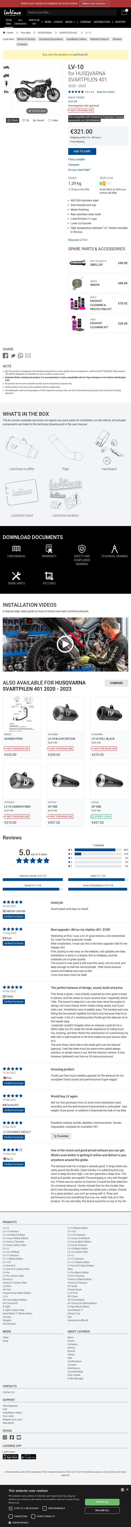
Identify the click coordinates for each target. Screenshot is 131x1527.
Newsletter (8, 1423)
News (71, 1337)
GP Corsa (73, 1296)
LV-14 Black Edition (78, 1228)
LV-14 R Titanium (77, 1234)
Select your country (94, 3)
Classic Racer (75, 1289)
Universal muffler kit (78, 1320)
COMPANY (85, 22)
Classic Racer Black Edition (17, 1293)
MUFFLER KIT (34, 22)
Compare (22, 44)
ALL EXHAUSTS (20, 22)
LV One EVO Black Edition (81, 1265)
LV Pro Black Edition (78, 1272)
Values (71, 1354)
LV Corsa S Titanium (13, 1241)
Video (6, 1337)
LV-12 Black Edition (13, 1258)
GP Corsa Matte (76, 1299)
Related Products (99, 39)
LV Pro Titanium (76, 1275)
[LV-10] (6, 67)
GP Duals (72, 1286)
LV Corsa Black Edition (79, 1241)
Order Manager (76, 1378)
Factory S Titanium (78, 1282)
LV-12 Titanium (76, 1258)
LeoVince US (80, 54)
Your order (8, 1416)
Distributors (74, 1368)
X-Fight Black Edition (78, 1306)
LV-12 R (7, 1262)
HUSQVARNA (45, 32)
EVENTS (58, 22)
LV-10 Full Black (11, 1252)
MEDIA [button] (69, 22)
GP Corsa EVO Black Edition (82, 1303)
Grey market (74, 1375)
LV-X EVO (73, 1293)
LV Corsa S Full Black (79, 1238)
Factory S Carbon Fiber (15, 1282)
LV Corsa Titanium (77, 1245)
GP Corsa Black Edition (15, 1299)
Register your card (12, 1419)
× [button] (127, 1489)
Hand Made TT (75, 1310)
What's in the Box (26, 39)
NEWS (48, 22)
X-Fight (6, 1306)
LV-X (5, 1296)
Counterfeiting (75, 1371)
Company (73, 1344)
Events (71, 1340)
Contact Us (8, 1392)
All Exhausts (9, 1323)
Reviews (117, 39)
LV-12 (71, 1255)
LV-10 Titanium (11, 1255)
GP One (7, 1289)
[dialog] (65, 1506)
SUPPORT (120, 22)
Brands (71, 1351)
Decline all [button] (102, 1510)
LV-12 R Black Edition (79, 1262)
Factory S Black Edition (80, 1279)
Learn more (9, 1451)
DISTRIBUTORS (102, 22)
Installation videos (12, 1412)
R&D (70, 1358)
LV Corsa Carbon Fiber (14, 1245)
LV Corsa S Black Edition (15, 1238)
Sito (70, 1317)
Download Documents (51, 39)
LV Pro (6, 1272)
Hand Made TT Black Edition (17, 1313)
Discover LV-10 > (78, 240)
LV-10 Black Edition (78, 1248)
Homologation (10, 1405)
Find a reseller (76, 159)
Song (5, 1340)
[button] (45, 1522)
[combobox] (122, 1489)
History (71, 1347)
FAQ (5, 1409)
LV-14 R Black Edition (14, 1234)
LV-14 (6, 1228)
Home (10, 32)
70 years (72, 1364)
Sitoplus (7, 1320)
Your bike (25, 32)
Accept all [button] (102, 1502)
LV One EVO (9, 1265)
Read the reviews (106, 92)
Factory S (8, 1279)
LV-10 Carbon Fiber (78, 1252)
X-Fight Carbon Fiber (14, 1310)
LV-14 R (72, 1231)
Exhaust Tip (74, 1313)
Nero (70, 1269)
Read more (14, 1502)
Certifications (75, 1361)
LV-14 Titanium (11, 1231)
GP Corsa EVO (10, 1303)
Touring (7, 1317)
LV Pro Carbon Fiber (13, 1275)
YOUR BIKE (9, 22)
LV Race (7, 1286)
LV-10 (6, 1248)
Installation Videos (76, 39)
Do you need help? (79, 169)
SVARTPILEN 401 (68, 32)
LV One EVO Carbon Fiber (16, 1269)
